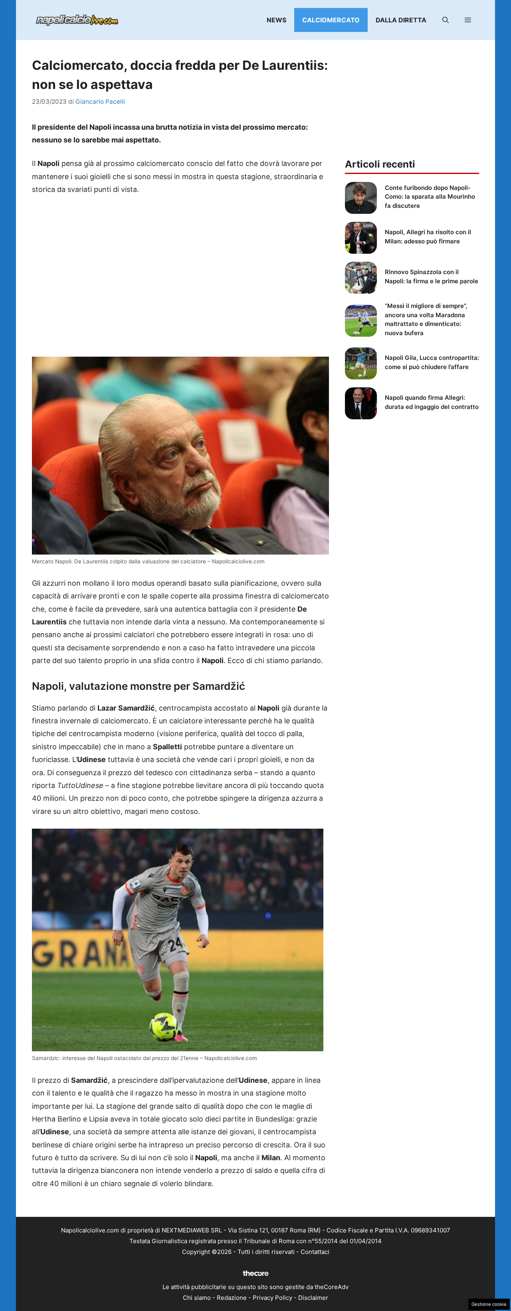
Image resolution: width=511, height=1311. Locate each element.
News (276, 20)
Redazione (232, 1297)
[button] (445, 20)
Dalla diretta (401, 20)
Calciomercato (331, 20)
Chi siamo (197, 1297)
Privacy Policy (272, 1297)
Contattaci (315, 1252)
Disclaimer (313, 1297)
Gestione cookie (489, 1304)
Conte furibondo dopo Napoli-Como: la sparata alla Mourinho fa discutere (430, 196)
